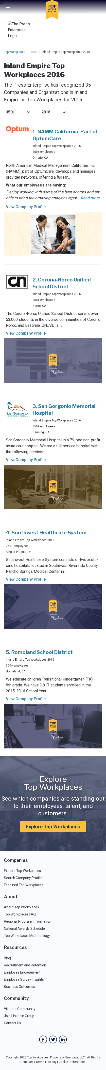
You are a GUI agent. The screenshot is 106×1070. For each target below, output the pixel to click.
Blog (7, 958)
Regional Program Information (27, 921)
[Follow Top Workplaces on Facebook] (43, 1039)
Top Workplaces (14, 52)
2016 (45, 112)
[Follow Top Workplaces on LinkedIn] (63, 1039)
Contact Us (12, 1023)
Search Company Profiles (23, 878)
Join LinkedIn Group (19, 1016)
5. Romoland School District (39, 652)
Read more (90, 198)
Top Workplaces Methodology (27, 936)
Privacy (51, 1062)
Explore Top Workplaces (53, 827)
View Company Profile (26, 206)
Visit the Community (19, 1009)
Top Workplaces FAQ (20, 914)
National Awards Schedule (24, 928)
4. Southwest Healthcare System (46, 533)
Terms (40, 1062)
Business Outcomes (19, 987)
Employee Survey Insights (24, 979)
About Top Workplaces (21, 907)
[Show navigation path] (33, 52)
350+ (10, 112)
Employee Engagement (22, 972)
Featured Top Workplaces (23, 885)
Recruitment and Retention (25, 965)
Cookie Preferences (72, 1062)
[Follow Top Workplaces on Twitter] (53, 1039)
